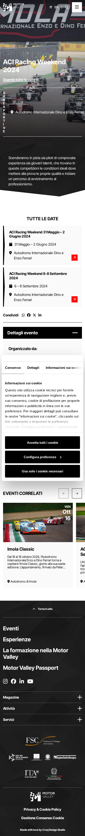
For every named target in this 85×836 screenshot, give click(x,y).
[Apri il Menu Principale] (77, 7)
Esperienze (17, 639)
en (56, 7)
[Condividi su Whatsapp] (23, 315)
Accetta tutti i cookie (42, 442)
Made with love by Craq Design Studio (42, 829)
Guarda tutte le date (19, 79)
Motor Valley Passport (30, 667)
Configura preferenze (40, 457)
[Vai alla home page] (13, 7)
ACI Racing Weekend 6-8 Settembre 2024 (38, 275)
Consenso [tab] (13, 367)
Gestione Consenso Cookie (42, 818)
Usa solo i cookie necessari (42, 471)
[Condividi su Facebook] (29, 315)
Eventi (11, 628)
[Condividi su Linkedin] (39, 315)
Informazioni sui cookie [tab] (64, 367)
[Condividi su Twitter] (34, 315)
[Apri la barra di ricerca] (67, 7)
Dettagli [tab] (33, 367)
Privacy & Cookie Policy (42, 809)
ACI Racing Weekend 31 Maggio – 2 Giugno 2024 (37, 234)
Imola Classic (20, 549)
